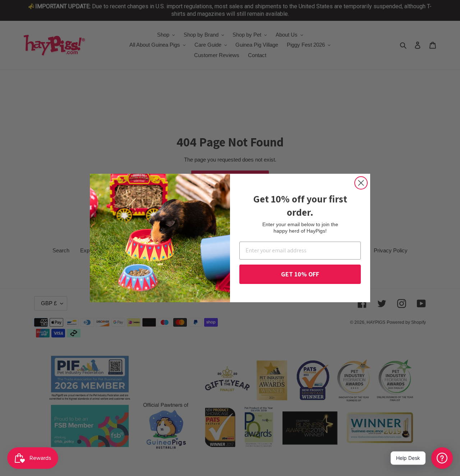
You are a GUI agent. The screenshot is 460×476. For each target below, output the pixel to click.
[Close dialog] (361, 183)
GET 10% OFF (300, 274)
